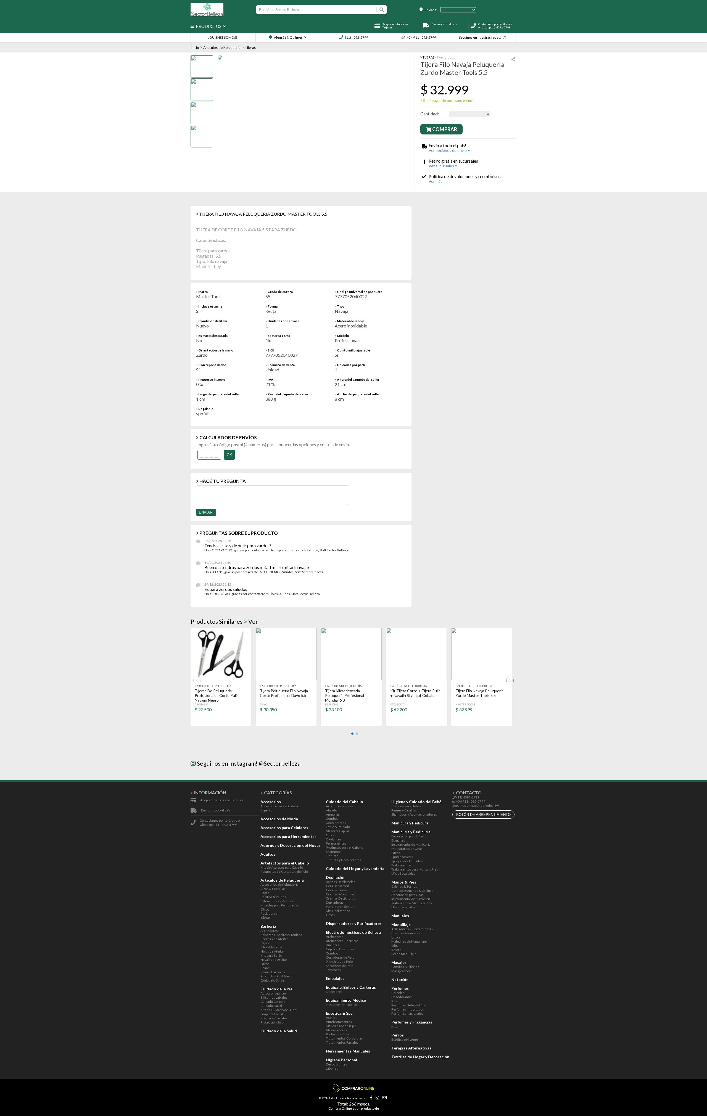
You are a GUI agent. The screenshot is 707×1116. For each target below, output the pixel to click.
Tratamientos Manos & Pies (411, 903)
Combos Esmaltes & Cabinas (412, 890)
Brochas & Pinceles (405, 933)
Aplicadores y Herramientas (412, 929)
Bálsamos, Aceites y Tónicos (281, 935)
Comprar (444, 129)
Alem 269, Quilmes (288, 37)
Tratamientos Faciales (342, 1042)
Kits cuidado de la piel (341, 1026)
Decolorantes (336, 823)
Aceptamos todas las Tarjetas (221, 800)
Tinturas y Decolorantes (343, 860)
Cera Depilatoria (338, 886)
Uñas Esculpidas (403, 873)
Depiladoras (335, 902)
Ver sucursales (442, 165)
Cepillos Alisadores (340, 949)
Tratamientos (401, 865)
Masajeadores (336, 1030)
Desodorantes (336, 1064)
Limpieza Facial (271, 1014)
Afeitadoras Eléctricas (342, 941)
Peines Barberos (272, 972)
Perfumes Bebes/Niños (408, 1005)
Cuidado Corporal (273, 1001)
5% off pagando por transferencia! (448, 100)
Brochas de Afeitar (274, 939)
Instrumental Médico (341, 1005)
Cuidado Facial (271, 1006)
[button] (352, 733)
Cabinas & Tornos (404, 886)
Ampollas (333, 814)
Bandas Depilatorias (340, 882)
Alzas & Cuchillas (273, 889)
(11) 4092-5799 (356, 37)
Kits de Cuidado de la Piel (278, 1010)
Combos (332, 818)
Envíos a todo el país (215, 810)
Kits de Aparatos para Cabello (281, 867)
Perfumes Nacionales (407, 1013)
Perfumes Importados (407, 1009)
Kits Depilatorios (338, 911)
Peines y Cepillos (403, 810)
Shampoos (333, 852)
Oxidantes (333, 839)
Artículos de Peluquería (222, 47)
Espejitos (267, 810)
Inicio (195, 47)
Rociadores (268, 913)
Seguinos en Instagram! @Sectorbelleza (248, 763)
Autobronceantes (273, 993)
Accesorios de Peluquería (279, 884)
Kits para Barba (271, 955)
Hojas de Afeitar (272, 951)
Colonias (397, 993)
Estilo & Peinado (338, 827)
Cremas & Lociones (340, 894)
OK (229, 455)
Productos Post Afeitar (277, 976)
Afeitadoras (269, 931)
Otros (264, 909)
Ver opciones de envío (448, 150)
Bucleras (332, 945)
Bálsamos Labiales (273, 997)
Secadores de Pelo (339, 966)
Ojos (395, 945)
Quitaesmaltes (402, 857)
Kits (394, 1001)
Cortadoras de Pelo (340, 957)
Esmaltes (398, 840)
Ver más (435, 181)
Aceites (331, 1017)
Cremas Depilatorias (341, 898)
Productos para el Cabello (344, 847)
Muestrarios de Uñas (407, 849)
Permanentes (336, 843)
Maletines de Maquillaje (409, 941)
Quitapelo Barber (273, 980)
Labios (396, 937)
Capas (264, 893)
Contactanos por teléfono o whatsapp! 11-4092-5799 (494, 25)
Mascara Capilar (337, 831)
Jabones (332, 1068)
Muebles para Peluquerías (279, 905)
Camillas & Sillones (405, 967)
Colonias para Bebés (406, 806)
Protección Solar (272, 1022)
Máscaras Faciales (273, 1018)
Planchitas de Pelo (339, 961)
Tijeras (250, 47)
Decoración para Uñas (407, 836)
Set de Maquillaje (403, 954)
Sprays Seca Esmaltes (407, 861)
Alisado (331, 810)
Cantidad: (429, 113)
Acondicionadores (339, 806)
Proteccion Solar (338, 1034)
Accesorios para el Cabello (279, 806)
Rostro (396, 950)
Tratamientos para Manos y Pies (414, 869)
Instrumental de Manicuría (411, 844)
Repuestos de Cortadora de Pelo (284, 871)
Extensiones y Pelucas (276, 901)
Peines (265, 968)
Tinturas (332, 856)
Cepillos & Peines (273, 897)
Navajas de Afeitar (273, 960)
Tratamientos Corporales (344, 1038)
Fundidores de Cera (340, 907)
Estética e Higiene (404, 1039)
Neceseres (334, 992)
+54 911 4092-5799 (421, 37)
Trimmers (333, 970)
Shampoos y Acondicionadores (414, 814)
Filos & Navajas (271, 947)
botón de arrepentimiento (483, 815)
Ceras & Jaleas (336, 890)
